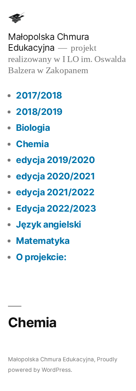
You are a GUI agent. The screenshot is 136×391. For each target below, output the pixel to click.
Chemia (32, 143)
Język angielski (48, 224)
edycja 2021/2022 (55, 192)
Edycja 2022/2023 (56, 208)
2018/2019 (39, 111)
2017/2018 (39, 95)
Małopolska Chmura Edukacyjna (48, 42)
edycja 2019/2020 (55, 159)
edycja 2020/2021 (55, 176)
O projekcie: (41, 256)
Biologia (33, 127)
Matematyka (42, 240)
